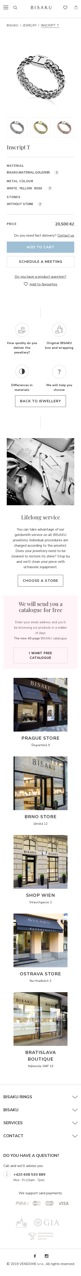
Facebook (34, 1256)
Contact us (65, 235)
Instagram (46, 1256)
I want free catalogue (40, 655)
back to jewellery (40, 401)
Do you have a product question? (40, 276)
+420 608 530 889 (29, 1174)
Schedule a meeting (40, 261)
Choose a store (40, 580)
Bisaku (12, 26)
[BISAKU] (41, 7)
